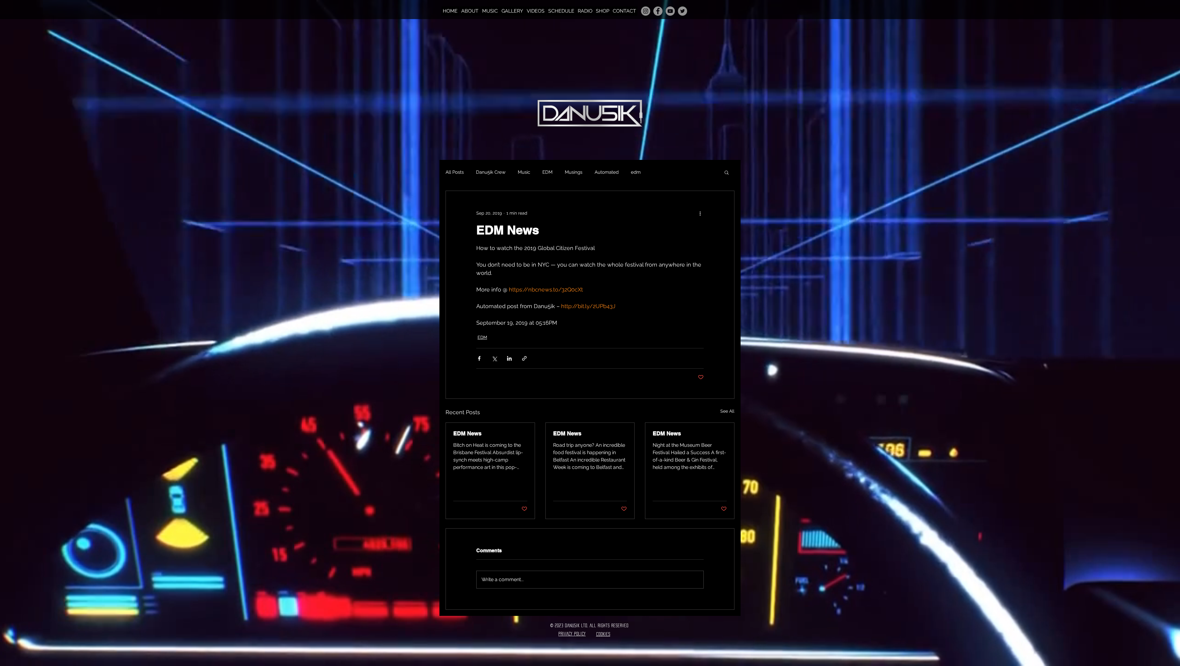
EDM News (467, 433)
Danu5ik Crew (490, 172)
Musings (573, 172)
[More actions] (700, 213)
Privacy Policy (572, 634)
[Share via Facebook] (479, 358)
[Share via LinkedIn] (509, 358)
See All (727, 411)
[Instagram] (645, 11)
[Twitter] (682, 11)
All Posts (455, 172)
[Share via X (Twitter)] (494, 358)
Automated (607, 172)
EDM (547, 172)
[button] (727, 172)
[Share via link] (524, 358)
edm (636, 172)
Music (524, 172)
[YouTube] (670, 11)
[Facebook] (658, 11)
